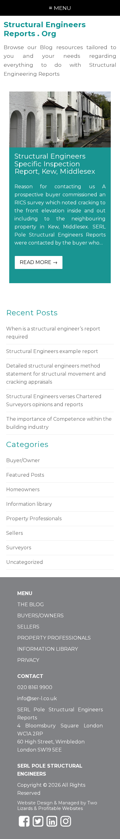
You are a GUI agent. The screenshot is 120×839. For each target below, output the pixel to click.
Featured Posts (25, 475)
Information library (29, 504)
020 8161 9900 (34, 687)
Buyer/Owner (23, 460)
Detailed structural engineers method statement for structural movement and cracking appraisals (56, 374)
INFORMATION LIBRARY (47, 649)
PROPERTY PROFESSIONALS (54, 638)
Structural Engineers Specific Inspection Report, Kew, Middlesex (54, 164)
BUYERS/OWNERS (40, 616)
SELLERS (28, 627)
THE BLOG (30, 604)
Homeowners (22, 489)
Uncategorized (24, 562)
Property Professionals (34, 519)
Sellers (14, 533)
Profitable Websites (60, 808)
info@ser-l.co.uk (37, 698)
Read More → (39, 262)
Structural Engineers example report (52, 351)
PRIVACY (28, 660)
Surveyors (18, 548)
